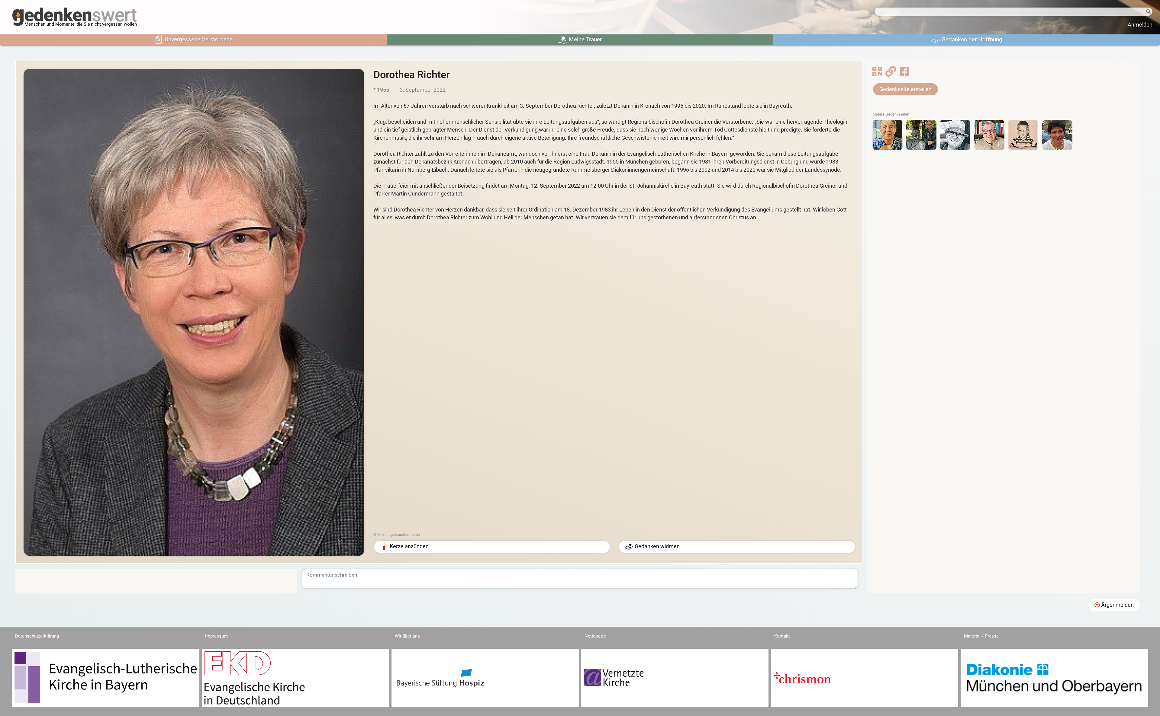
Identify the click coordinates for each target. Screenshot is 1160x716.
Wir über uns (407, 636)
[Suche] (1138, 12)
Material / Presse (981, 636)
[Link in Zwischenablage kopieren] (890, 73)
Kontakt (782, 636)
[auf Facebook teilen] (904, 73)
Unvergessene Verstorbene (198, 39)
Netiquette (595, 636)
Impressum (216, 636)
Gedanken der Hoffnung (971, 39)
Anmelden (1140, 25)
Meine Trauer (584, 39)
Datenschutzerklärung (37, 636)
